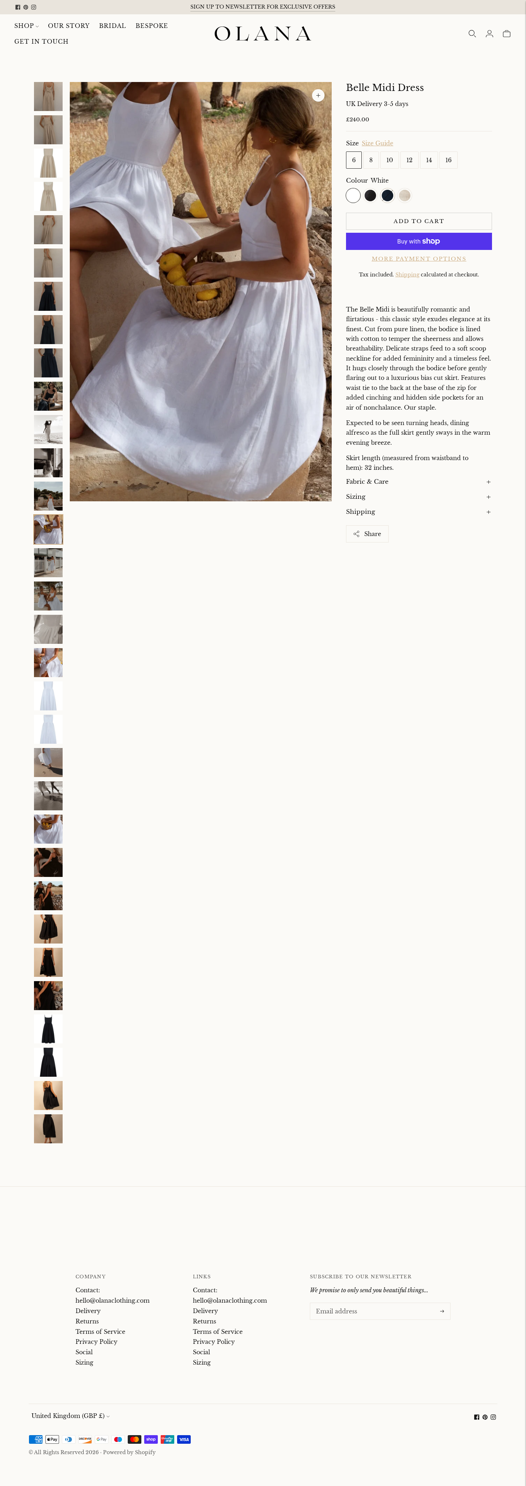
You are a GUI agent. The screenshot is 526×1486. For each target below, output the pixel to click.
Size (352, 144)
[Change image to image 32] (48, 1128)
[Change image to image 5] (48, 229)
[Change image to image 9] (48, 362)
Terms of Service (100, 1331)
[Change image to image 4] (48, 196)
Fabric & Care (367, 482)
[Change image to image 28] (48, 995)
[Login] (489, 34)
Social (84, 1352)
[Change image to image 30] (48, 1062)
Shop (24, 25)
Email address (335, 1303)
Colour (357, 180)
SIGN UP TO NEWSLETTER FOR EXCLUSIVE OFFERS (262, 7)
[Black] (370, 195)
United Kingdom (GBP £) (67, 1415)
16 (448, 160)
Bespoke (152, 25)
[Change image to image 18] (48, 662)
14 (429, 160)
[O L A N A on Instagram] (33, 7)
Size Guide (377, 143)
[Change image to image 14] (48, 529)
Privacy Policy (96, 1341)
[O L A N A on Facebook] (17, 7)
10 (389, 160)
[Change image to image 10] (48, 396)
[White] (353, 195)
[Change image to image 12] (48, 462)
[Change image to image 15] (48, 562)
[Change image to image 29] (48, 1028)
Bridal (112, 25)
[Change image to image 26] (48, 929)
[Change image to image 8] (48, 329)
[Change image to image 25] (48, 895)
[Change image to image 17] (48, 629)
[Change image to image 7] (48, 296)
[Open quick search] (472, 34)
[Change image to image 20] (48, 729)
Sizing (355, 497)
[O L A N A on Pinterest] (25, 7)
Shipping (407, 274)
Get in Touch (41, 41)
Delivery (88, 1310)
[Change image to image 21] (48, 762)
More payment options (419, 258)
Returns (87, 1321)
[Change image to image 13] (48, 496)
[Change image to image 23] (48, 829)
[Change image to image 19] (48, 695)
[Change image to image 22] (48, 795)
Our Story (69, 25)
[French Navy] (387, 195)
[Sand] (405, 195)
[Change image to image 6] (48, 263)
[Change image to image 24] (48, 862)
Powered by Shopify (129, 1452)
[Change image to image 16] (48, 596)
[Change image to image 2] (48, 129)
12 (409, 160)
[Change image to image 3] (48, 163)
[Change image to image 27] (48, 962)
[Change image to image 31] (48, 1095)
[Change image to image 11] (48, 429)
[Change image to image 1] (48, 96)
